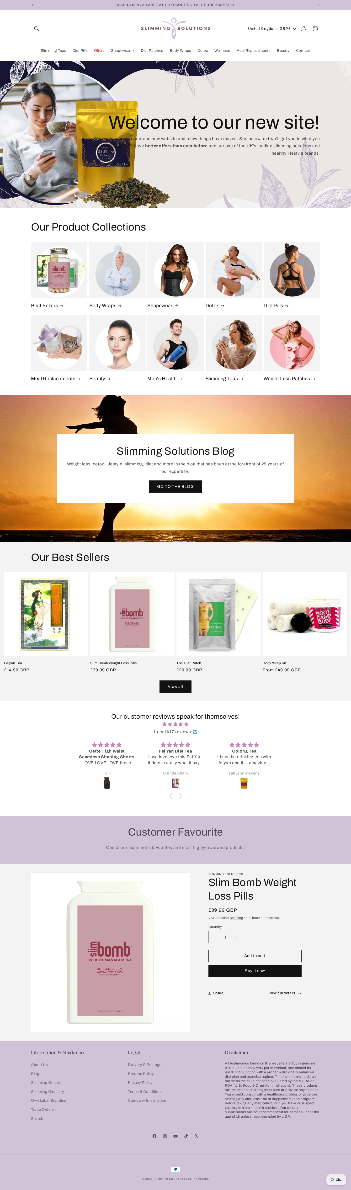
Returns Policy (141, 1073)
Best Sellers (44, 305)
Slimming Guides (46, 1082)
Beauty (97, 378)
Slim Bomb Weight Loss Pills (113, 663)
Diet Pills (273, 305)
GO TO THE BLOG (175, 486)
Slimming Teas (222, 378)
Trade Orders (42, 1109)
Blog (35, 1073)
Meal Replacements (53, 378)
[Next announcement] (319, 5)
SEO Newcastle (197, 1178)
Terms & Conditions (145, 1091)
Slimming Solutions (168, 1178)
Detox (212, 305)
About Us (39, 1064)
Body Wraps (103, 305)
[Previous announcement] (32, 5)
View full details (281, 993)
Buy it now (255, 971)
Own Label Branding (49, 1100)
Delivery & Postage (144, 1064)
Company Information (147, 1100)
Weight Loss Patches (287, 378)
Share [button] (218, 993)
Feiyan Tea (13, 663)
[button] (37, 28)
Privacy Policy (140, 1082)
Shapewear (160, 305)
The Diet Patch (188, 663)
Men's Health (162, 378)
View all (175, 687)
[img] (175, 724)
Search (37, 1118)
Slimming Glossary (47, 1091)
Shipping (236, 918)
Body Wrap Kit (274, 663)
